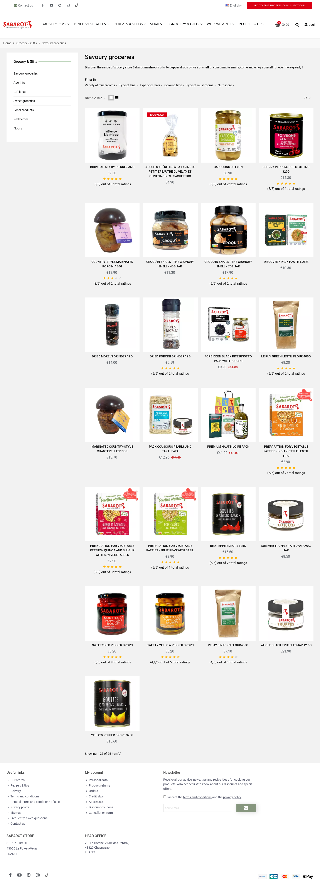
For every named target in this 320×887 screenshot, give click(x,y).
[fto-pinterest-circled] (60, 5)
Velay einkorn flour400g (228, 645)
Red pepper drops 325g (228, 545)
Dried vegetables (90, 24)
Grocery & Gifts (184, 24)
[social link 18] (47, 875)
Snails (156, 24)
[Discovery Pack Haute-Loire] (286, 230)
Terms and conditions (24, 796)
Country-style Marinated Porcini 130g (112, 264)
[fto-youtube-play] (51, 5)
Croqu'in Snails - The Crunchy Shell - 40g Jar (170, 264)
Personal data (98, 780)
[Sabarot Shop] (17, 25)
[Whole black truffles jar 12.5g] (286, 613)
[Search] (297, 24)
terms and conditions (197, 797)
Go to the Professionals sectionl (279, 5)
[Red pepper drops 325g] (228, 514)
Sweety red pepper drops (112, 645)
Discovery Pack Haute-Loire (286, 261)
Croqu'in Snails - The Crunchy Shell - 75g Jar (228, 264)
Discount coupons (101, 807)
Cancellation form (101, 812)
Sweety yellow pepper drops (170, 645)
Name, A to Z (94, 98)
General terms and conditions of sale (35, 802)
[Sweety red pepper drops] (112, 613)
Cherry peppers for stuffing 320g (286, 169)
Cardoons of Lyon (228, 167)
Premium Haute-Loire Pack (228, 446)
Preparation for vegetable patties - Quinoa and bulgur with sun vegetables (112, 550)
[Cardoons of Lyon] (228, 135)
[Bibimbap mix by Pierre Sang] (112, 135)
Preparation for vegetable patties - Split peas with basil (170, 548)
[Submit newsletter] (246, 808)
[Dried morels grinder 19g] (112, 324)
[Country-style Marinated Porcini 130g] (112, 230)
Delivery (15, 791)
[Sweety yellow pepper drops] (170, 613)
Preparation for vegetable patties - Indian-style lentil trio (286, 451)
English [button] (235, 5)
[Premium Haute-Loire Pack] (228, 415)
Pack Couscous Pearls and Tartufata (170, 449)
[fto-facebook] (43, 5)
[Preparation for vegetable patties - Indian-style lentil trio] (286, 415)
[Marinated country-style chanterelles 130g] (112, 415)
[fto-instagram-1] (68, 5)
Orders (93, 791)
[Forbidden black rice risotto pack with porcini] (228, 324)
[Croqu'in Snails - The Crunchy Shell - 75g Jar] (228, 230)
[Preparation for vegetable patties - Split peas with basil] (170, 514)
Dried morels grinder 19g (112, 356)
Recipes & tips (251, 24)
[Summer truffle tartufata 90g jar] (286, 514)
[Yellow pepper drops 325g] (112, 703)
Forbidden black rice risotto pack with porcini (228, 359)
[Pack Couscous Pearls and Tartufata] (170, 415)
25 (306, 98)
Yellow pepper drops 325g (112, 735)
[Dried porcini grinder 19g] (170, 324)
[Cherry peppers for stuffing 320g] (286, 135)
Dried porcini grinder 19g (170, 356)
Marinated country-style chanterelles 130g (112, 449)
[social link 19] (77, 5)
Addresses (96, 802)
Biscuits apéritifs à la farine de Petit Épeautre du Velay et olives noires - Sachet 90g (170, 171)
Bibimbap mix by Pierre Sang (112, 167)
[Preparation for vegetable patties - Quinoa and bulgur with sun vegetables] (112, 514)
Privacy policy (19, 807)
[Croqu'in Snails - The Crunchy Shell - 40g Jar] (170, 230)
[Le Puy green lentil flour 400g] (286, 324)
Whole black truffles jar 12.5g (286, 645)
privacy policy (232, 797)
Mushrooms (54, 24)
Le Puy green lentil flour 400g (286, 356)
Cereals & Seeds (128, 24)
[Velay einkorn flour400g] (228, 613)
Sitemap (16, 812)
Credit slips (96, 796)
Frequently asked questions (28, 818)
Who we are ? (219, 24)
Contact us (25, 5)
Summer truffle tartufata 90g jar (286, 548)
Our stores (17, 780)
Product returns (99, 785)
